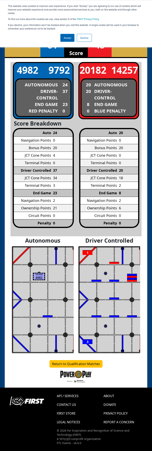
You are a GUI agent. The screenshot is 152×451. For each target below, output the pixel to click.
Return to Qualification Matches (76, 364)
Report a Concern (119, 422)
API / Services (68, 396)
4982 (27, 70)
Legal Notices (68, 422)
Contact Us (66, 404)
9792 (59, 70)
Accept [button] (67, 37)
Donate (110, 404)
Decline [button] (84, 37)
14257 (124, 70)
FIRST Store (66, 413)
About (109, 396)
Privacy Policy (88, 19)
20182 (93, 70)
